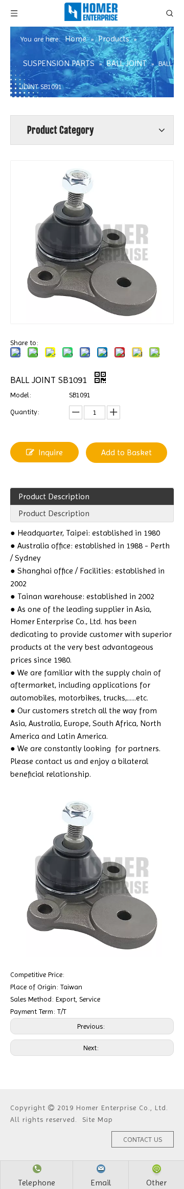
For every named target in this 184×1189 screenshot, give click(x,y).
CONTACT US (142, 1139)
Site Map (97, 1119)
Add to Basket (126, 452)
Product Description (53, 496)
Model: (20, 395)
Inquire (50, 452)
